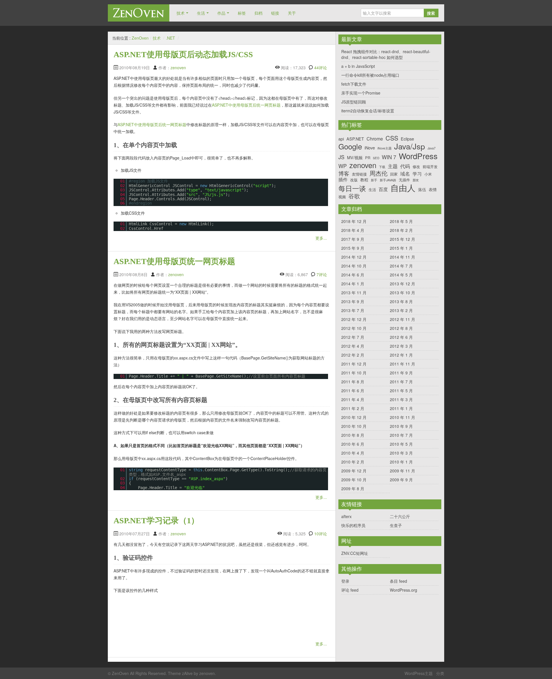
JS (341, 157)
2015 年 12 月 (402, 239)
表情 (433, 189)
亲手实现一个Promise (360, 93)
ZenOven (138, 13)
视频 (342, 197)
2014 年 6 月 (352, 275)
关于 (292, 13)
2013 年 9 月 (352, 301)
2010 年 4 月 (352, 453)
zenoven (178, 67)
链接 (275, 13)
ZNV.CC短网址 (354, 553)
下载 (382, 167)
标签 (242, 13)
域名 (405, 173)
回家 (394, 174)
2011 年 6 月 (352, 390)
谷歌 (354, 196)
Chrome (375, 138)
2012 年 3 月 (401, 346)
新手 (374, 180)
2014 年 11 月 (402, 257)
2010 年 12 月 (354, 417)
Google (350, 146)
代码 (405, 166)
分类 (440, 673)
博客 (343, 173)
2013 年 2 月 (401, 310)
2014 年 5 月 (401, 275)
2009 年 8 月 (352, 488)
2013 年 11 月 (354, 292)
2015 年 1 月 (401, 248)
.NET (170, 38)
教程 (364, 179)
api (341, 138)
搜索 (431, 13)
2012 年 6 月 (401, 337)
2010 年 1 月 (401, 462)
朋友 (416, 180)
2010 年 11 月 (402, 417)
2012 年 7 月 (352, 337)
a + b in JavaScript (358, 66)
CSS (392, 138)
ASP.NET (355, 138)
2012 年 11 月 (402, 319)
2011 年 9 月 (401, 373)
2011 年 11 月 (402, 364)
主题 (393, 166)
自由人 (402, 187)
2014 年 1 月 (352, 283)
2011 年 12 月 (354, 364)
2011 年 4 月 (352, 399)
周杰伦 (378, 173)
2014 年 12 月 (354, 257)
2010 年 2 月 (352, 462)
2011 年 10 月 (354, 373)
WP (342, 166)
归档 (258, 13)
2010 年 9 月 (401, 426)
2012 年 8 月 (401, 328)
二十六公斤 (400, 516)
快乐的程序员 (353, 525)
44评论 (320, 67)
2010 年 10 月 (354, 426)
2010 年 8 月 (352, 435)
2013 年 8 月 (401, 301)
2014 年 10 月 (354, 266)
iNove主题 (384, 148)
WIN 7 (389, 157)
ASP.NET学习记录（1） (156, 520)
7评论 (322, 274)
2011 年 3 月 (401, 399)
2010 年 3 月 (401, 453)
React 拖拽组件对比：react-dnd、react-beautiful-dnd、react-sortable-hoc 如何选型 (385, 54)
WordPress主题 (419, 673)
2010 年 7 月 (401, 435)
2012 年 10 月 (354, 328)
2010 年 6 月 (352, 444)
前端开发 (430, 166)
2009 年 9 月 (401, 479)
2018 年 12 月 (354, 221)
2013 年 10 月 (402, 292)
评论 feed (350, 590)
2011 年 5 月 (401, 390)
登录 (345, 581)
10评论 (320, 533)
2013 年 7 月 (352, 310)
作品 (221, 13)
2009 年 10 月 (354, 479)
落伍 (422, 189)
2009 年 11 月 (402, 471)
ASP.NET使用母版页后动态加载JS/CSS (183, 54)
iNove (370, 147)
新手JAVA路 (388, 180)
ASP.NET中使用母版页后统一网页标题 (246, 105)
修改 (416, 166)
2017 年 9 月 (352, 239)
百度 (383, 189)
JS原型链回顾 (353, 102)
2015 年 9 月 (352, 248)
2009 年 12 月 (354, 471)
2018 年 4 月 (352, 230)
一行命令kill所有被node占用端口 (370, 75)
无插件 (404, 180)
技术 (181, 13)
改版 (354, 180)
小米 (428, 174)
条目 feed (398, 581)
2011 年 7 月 (401, 381)
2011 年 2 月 (352, 408)
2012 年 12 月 (354, 319)
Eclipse (407, 138)
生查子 (396, 525)
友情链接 (359, 174)
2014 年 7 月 (401, 266)
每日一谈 (352, 188)
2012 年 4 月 (352, 346)
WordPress (418, 156)
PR (367, 157)
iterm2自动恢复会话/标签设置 (367, 111)
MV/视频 (355, 157)
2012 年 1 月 (401, 355)
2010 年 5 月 (401, 444)
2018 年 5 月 (401, 221)
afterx (346, 516)
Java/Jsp (409, 146)
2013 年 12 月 (402, 283)
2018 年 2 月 (401, 230)
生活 (201, 13)
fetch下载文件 (353, 84)
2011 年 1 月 (401, 408)
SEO (376, 158)
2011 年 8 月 (352, 381)
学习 (417, 173)
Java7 (432, 148)
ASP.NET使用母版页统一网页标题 (174, 261)
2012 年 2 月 (352, 355)
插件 (343, 179)
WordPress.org (403, 590)
